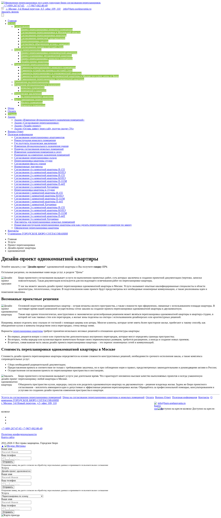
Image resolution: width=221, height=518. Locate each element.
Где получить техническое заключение (35, 143)
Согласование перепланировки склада (35, 157)
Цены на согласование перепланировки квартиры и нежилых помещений (103, 397)
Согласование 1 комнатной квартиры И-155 (38, 192)
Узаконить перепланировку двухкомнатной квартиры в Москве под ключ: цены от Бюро (70, 76)
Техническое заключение (28, 93)
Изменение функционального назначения (37, 84)
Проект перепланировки (27, 49)
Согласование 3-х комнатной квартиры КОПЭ (40, 210)
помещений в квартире (33, 90)
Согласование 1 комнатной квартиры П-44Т (38, 201)
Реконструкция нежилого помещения (35, 140)
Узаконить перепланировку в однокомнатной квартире (51, 73)
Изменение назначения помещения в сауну (38, 152)
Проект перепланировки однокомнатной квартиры (49, 52)
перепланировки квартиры (28, 331)
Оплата (12, 111)
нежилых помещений (32, 87)
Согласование (22, 26)
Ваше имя (6, 448)
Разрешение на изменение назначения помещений (42, 154)
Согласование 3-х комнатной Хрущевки (36, 219)
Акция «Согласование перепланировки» (36, 122)
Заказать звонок (10, 11)
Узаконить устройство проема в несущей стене (46, 70)
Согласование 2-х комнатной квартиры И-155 (39, 175)
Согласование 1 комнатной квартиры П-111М (39, 198)
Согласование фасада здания (30, 163)
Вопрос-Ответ (15, 131)
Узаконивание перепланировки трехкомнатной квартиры (52, 79)
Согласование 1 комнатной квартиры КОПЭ (39, 195)
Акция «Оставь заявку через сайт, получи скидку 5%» (44, 128)
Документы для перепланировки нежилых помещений (44, 222)
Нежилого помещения (33, 105)
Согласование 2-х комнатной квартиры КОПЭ (40, 178)
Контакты (13, 230)
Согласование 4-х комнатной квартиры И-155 (39, 169)
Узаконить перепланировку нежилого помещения (48, 67)
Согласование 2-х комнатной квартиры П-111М (40, 181)
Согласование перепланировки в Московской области (51, 32)
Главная (12, 20)
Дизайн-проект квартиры (35, 61)
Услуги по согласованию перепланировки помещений (31, 397)
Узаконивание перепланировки (31, 64)
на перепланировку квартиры (37, 96)
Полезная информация (20, 134)
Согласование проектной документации (43, 38)
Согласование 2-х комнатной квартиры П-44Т (39, 184)
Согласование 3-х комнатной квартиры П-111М (40, 213)
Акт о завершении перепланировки (34, 99)
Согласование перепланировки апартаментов (39, 137)
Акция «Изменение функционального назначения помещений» (49, 119)
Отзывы (12, 114)
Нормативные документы (28, 166)
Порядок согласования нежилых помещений (39, 149)
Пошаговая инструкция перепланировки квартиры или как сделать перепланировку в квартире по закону (73, 225)
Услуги (12, 23)
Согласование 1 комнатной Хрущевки (35, 204)
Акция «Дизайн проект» (27, 125)
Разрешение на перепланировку (32, 82)
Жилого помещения (32, 102)
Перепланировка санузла (34, 41)
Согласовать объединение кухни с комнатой (45, 44)
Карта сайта (7, 437)
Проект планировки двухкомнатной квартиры (46, 55)
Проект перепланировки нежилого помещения (47, 29)
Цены (11, 108)
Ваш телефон (8, 455)
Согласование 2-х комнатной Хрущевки (36, 187)
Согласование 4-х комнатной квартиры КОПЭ (40, 172)
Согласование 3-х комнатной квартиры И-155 (39, 207)
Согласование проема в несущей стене (42, 47)
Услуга (5, 467)
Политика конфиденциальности (19, 434)
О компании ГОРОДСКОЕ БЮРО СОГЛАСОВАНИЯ (38, 233)
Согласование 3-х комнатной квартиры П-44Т (39, 216)
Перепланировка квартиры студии (33, 160)
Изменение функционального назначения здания (41, 146)
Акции (11, 117)
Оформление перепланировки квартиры (36, 227)
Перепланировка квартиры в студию (34, 189)
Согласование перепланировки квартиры (43, 35)
